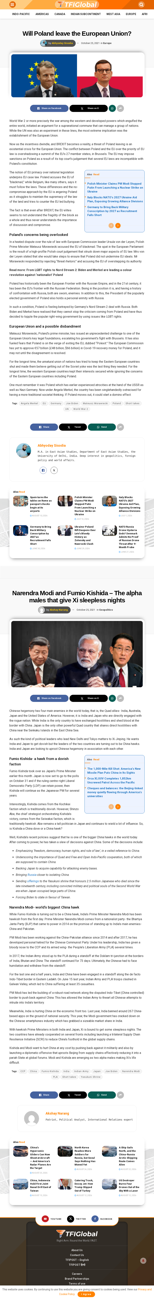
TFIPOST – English (77, 1259)
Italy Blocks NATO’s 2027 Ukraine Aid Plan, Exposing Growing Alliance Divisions (129, 504)
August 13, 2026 (39, 1195)
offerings (33, 881)
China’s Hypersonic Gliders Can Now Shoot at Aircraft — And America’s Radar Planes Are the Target (40, 1157)
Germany (56, 403)
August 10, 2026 (39, 516)
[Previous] (111, 225)
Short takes (133, 403)
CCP (22, 1071)
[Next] (118, 225)
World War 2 (80, 409)
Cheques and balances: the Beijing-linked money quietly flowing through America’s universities (115, 792)
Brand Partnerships (77, 1278)
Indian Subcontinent (86, 14)
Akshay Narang (59, 609)
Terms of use (77, 1283)
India (66, 1071)
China (33, 1071)
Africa (146, 14)
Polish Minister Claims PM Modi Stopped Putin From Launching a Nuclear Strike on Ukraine (115, 187)
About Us (77, 1250)
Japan (97, 1071)
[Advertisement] (77, 571)
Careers (77, 1273)
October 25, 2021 (90, 43)
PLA (55, 1077)
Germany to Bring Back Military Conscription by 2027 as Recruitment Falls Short (112, 211)
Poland (117, 403)
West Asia (113, 14)
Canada (59, 14)
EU (44, 403)
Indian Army (81, 1071)
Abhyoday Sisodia (62, 43)
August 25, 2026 (39, 1173)
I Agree (86, 1294)
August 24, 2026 (84, 1169)
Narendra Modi (131, 1071)
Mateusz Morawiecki (95, 403)
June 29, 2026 (83, 549)
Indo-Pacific (21, 14)
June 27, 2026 (127, 552)
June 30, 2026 (38, 549)
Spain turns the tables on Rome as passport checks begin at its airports (41, 504)
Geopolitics (106, 609)
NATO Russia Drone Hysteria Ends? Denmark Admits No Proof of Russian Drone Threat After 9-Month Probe (129, 537)
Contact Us (77, 1255)
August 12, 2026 (84, 1195)
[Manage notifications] (143, 1261)
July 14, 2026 (82, 519)
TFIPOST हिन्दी (77, 1264)
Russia (32, 875)
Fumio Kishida (50, 1071)
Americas (42, 14)
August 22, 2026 (128, 1169)
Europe (131, 14)
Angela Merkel (29, 403)
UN (67, 409)
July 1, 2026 (126, 516)
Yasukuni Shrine (90, 1077)
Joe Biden (72, 403)
